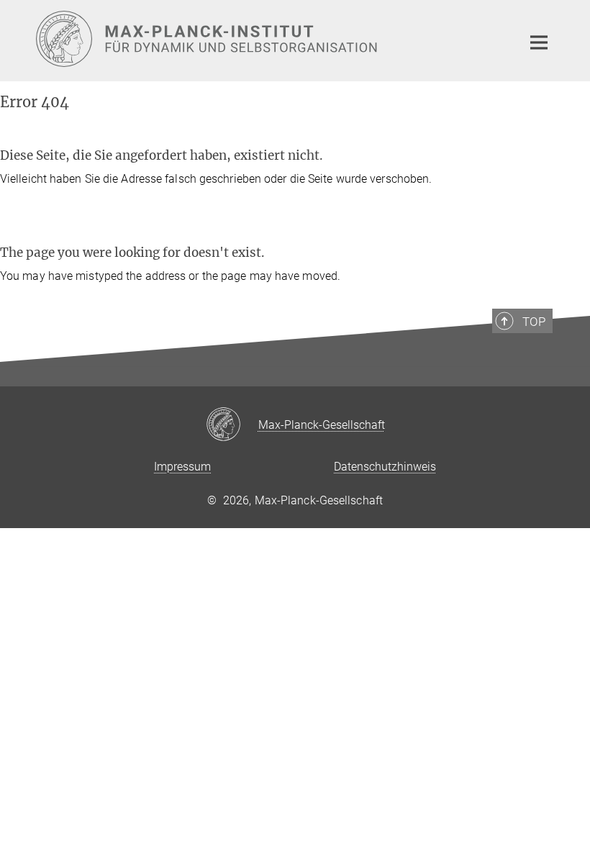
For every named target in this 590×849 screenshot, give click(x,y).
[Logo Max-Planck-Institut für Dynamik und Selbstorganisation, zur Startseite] (270, 39)
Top (533, 321)
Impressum (182, 466)
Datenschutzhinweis (385, 466)
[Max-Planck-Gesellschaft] (232, 425)
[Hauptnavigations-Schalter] (539, 42)
